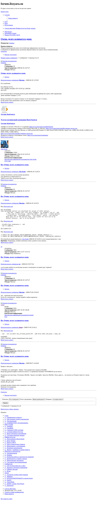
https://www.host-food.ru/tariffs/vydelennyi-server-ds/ (17, 133)
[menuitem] (13, 18)
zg (1, 246)
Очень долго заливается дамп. (16, 39)
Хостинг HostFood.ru (8, 114)
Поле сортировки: (26, 399)
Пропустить (5, 11)
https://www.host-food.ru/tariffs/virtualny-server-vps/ (61, 128)
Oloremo (3, 63)
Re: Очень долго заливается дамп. (15, 165)
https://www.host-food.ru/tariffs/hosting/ (41, 127)
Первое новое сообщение (9, 58)
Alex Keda (4, 149)
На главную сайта (6, 499)
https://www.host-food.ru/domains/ (37, 135)
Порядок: (49, 399)
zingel (2, 305)
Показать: (5, 399)
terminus (11, 43)
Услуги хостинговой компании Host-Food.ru (19, 120)
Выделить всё (8, 206)
